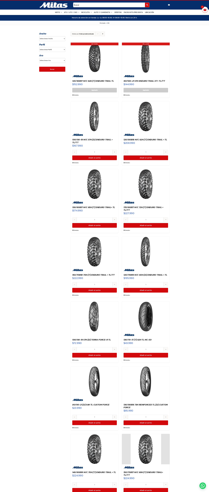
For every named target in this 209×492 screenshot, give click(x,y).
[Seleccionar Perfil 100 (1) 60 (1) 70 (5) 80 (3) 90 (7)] (52, 49)
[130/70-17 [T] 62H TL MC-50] (146, 316)
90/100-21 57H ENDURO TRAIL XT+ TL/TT (144, 81)
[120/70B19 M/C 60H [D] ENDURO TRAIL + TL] (146, 251)
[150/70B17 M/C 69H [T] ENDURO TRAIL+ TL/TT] (146, 449)
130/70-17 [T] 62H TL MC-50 (138, 339)
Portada (102, 23)
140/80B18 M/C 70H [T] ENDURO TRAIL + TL (94, 472)
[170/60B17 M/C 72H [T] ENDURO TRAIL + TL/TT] (146, 184)
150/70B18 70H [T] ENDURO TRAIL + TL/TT (93, 274)
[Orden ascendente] (103, 34)
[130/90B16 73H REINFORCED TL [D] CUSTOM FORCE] (146, 381)
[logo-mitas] (53, 3)
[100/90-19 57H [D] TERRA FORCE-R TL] (94, 316)
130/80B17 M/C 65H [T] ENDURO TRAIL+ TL (93, 207)
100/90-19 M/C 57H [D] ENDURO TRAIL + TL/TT (92, 141)
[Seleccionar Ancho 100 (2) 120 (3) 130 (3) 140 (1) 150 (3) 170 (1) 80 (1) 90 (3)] (52, 38)
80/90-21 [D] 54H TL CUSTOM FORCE (90, 404)
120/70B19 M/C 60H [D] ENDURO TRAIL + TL (145, 274)
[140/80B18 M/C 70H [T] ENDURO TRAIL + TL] (94, 449)
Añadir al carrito (94, 158)
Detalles (76, 95)
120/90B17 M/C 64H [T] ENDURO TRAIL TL (93, 81)
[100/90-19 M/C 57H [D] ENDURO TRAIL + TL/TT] (94, 116)
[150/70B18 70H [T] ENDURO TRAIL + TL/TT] (94, 251)
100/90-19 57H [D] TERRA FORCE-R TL (91, 339)
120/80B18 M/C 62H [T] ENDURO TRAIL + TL (145, 139)
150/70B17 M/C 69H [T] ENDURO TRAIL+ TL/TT (143, 473)
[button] (202, 485)
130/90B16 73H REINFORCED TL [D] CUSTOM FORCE (146, 406)
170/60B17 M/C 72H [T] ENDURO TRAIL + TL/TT (143, 209)
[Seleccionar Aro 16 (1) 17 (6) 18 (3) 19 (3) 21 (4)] (52, 60)
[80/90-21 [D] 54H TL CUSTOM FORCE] (94, 381)
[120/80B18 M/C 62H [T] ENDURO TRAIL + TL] (146, 116)
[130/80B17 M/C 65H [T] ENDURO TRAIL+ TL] (94, 184)
